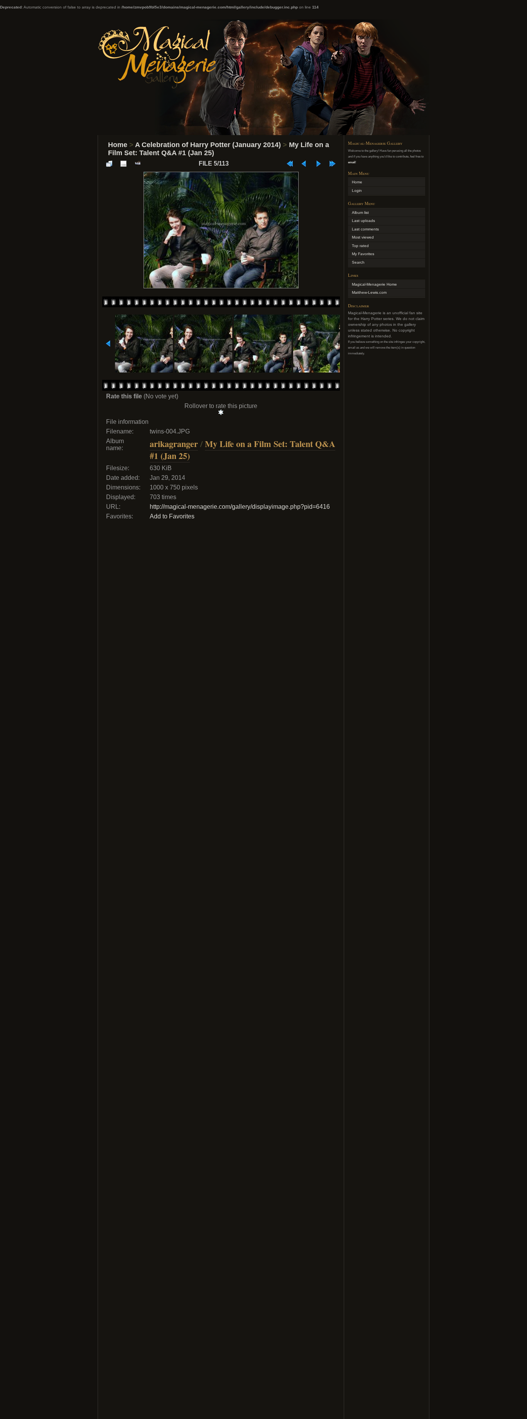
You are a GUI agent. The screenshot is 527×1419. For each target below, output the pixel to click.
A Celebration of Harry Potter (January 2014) (208, 145)
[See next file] (318, 163)
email (351, 162)
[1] (220, 412)
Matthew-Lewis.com (369, 292)
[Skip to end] (333, 163)
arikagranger (174, 443)
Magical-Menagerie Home (374, 284)
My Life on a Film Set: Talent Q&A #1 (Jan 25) (242, 449)
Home (117, 145)
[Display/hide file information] (123, 163)
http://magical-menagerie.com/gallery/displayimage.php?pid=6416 (240, 506)
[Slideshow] (138, 163)
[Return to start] (290, 163)
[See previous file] (304, 163)
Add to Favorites (172, 516)
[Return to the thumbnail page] (109, 163)
